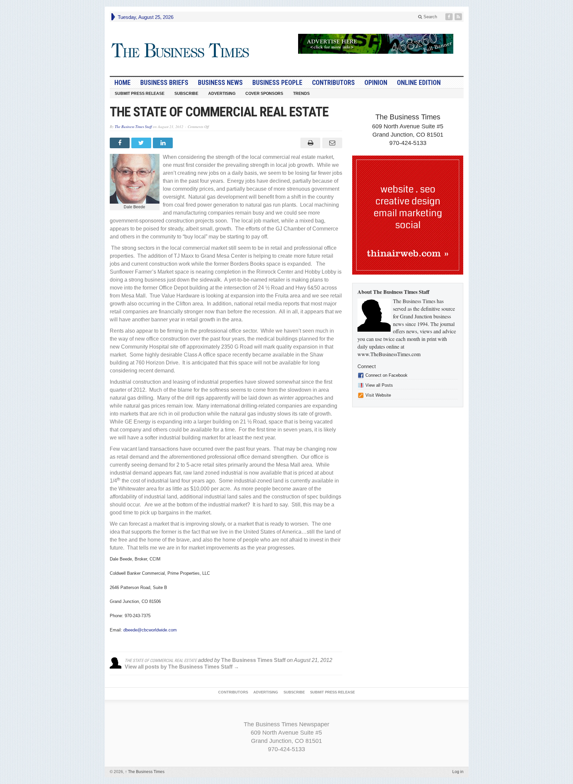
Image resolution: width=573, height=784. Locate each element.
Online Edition (419, 83)
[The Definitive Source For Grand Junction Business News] (180, 50)
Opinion (375, 83)
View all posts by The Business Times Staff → (182, 667)
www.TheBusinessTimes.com (388, 354)
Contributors (333, 83)
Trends (301, 93)
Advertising (221, 93)
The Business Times (144, 771)
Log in (458, 771)
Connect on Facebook (386, 375)
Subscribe (186, 93)
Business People (277, 83)
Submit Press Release (139, 93)
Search (429, 16)
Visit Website (378, 395)
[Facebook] (449, 17)
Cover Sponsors (264, 93)
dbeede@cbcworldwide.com (150, 629)
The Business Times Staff (133, 126)
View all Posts (379, 385)
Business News (220, 83)
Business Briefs (164, 83)
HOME (122, 83)
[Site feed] (459, 17)
